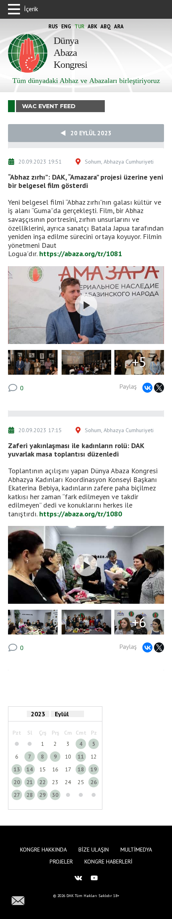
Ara (119, 27)
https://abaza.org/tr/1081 (80, 253)
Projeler (61, 861)
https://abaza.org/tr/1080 (80, 513)
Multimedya (136, 849)
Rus (53, 27)
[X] (159, 388)
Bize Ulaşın (93, 849)
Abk (92, 27)
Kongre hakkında (43, 849)
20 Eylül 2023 (89, 133)
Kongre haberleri (108, 861)
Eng (66, 27)
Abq (105, 27)
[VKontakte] (147, 388)
